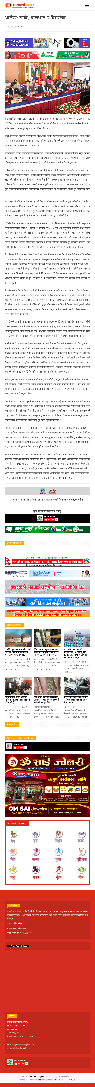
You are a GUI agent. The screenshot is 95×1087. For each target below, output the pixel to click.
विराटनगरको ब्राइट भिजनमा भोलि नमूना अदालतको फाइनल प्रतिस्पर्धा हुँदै (17, 699)
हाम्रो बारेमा (32, 1076)
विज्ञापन (41, 1076)
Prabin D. (72, 1079)
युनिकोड (48, 1076)
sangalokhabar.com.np (63, 1076)
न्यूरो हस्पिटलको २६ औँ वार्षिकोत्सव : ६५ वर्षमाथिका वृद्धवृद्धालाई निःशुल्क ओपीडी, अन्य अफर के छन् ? (75, 653)
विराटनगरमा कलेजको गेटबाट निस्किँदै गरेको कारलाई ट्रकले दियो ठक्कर (76, 699)
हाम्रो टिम (24, 1076)
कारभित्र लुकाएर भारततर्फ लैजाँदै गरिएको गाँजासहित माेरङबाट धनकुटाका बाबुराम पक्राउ (18, 652)
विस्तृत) (10, 918)
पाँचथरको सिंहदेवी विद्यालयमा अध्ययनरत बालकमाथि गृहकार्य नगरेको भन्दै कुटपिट (46, 699)
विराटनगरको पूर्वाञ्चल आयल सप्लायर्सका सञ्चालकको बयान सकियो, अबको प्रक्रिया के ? (46, 652)
